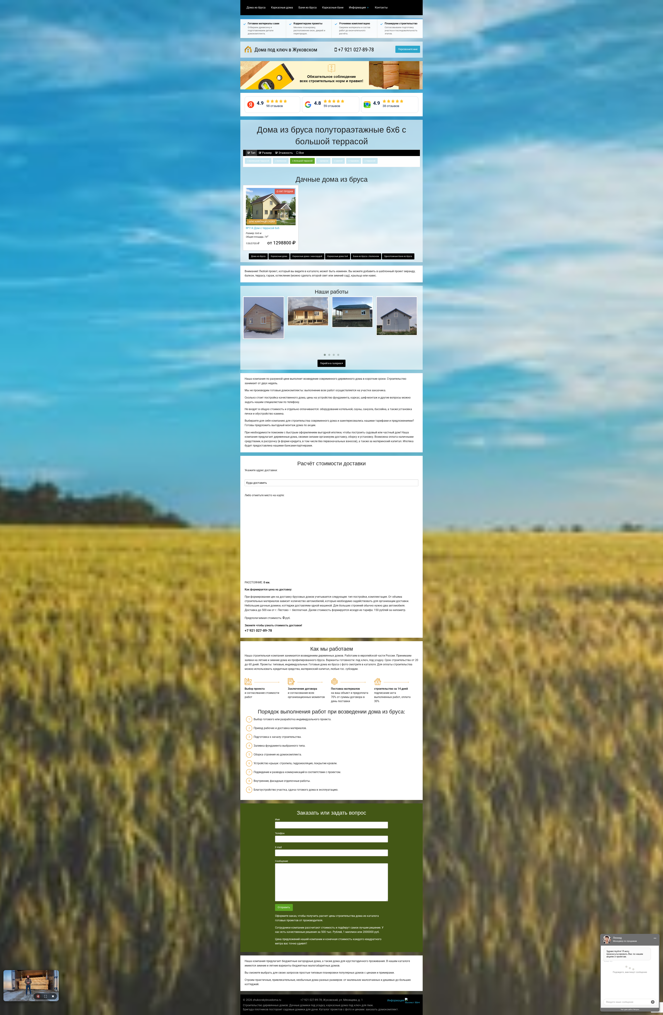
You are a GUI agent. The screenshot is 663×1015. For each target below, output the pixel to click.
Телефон (280, 833)
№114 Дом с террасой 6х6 (262, 228)
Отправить (284, 907)
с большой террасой (302, 161)
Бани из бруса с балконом (366, 256)
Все (301, 152)
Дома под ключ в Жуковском (285, 50)
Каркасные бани (332, 7)
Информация (357, 7)
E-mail (278, 847)
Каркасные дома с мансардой (307, 256)
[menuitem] (256, 7)
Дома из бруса (256, 7)
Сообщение (281, 861)
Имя (277, 819)
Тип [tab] (252, 152)
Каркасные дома (282, 7)
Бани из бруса (308, 7)
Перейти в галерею (331, 363)
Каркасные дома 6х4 (337, 256)
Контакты (381, 7)
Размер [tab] (266, 152)
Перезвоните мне (407, 49)
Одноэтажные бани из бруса (398, 256)
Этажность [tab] (285, 152)
